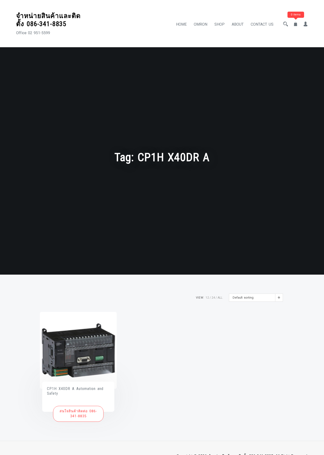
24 (213, 297)
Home (181, 24)
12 (207, 297)
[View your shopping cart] (295, 24)
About (238, 24)
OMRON (200, 24)
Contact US (262, 24)
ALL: (220, 297)
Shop (219, 24)
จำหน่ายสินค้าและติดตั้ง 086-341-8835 (48, 20)
